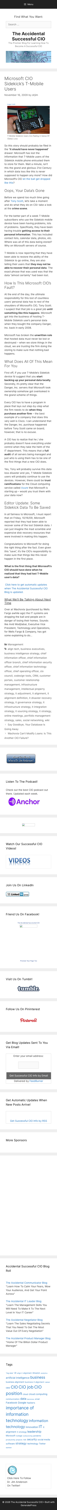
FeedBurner (36, 1081)
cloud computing (38, 1394)
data (23, 1398)
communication (13, 1399)
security (32, 1439)
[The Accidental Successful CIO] (28, 926)
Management (15, 644)
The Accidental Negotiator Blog (24, 1319)
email (37, 1399)
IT (40, 1426)
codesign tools (22, 675)
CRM (35, 675)
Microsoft (10, 1435)
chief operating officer (26, 671)
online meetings (13, 715)
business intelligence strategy (21, 653)
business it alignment (34, 1382)
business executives (32, 648)
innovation (32, 1427)
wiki (47, 720)
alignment (27, 1373)
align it (20, 1373)
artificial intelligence (18, 1377)
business (37, 1377)
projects (19, 1440)
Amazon (36, 1373)
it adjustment (23, 693)
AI (15, 1373)
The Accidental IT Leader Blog (23, 1301)
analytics (44, 1373)
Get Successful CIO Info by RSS (28, 1120)
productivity (10, 1440)
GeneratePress (28, 1505)
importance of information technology (20, 1414)
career (47, 1382)
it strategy (45, 711)
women (9, 1448)
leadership (34, 1431)
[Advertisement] (14, 1205)
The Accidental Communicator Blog (26, 1282)
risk (24, 1440)
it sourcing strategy (26, 711)
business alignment (15, 1382)
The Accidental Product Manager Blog (28, 1338)
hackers (31, 1402)
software (10, 1443)
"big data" (10, 1373)
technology (32, 1443)
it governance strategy (28, 702)
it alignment (39, 693)
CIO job (26, 1387)
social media (44, 1439)
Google (22, 1402)
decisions (30, 1399)
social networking (33, 720)
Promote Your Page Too (28, 961)
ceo (8, 1387)
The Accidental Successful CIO (28, 36)
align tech (13, 648)
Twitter (42, 1443)
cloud (25, 1394)
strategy (21, 1443)
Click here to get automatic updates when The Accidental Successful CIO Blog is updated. (26, 588)
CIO (14, 1387)
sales (18, 720)
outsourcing (27, 1436)
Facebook (11, 1402)
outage (19, 1436)
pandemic (37, 1436)
